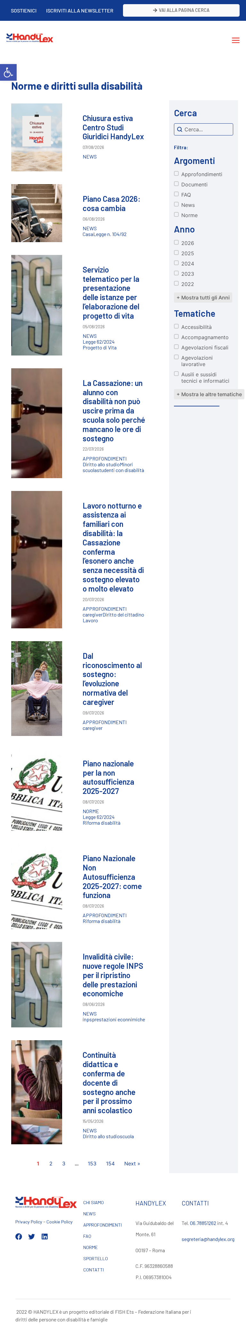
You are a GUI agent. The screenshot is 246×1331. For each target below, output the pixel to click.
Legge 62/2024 (99, 342)
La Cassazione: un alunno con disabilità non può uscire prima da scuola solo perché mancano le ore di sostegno (114, 410)
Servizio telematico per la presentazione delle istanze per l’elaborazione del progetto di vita (111, 292)
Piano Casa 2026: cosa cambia (111, 203)
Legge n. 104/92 (110, 234)
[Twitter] (31, 1236)
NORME (90, 1247)
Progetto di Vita (100, 347)
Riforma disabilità (101, 823)
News (90, 156)
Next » (132, 1163)
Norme (91, 811)
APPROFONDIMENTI (102, 1225)
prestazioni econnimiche (118, 1019)
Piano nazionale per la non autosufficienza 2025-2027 (108, 777)
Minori (126, 464)
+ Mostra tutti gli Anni (203, 297)
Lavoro (90, 620)
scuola (90, 470)
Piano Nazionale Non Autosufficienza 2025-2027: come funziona (112, 876)
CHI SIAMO (93, 1202)
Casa (88, 234)
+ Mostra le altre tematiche (209, 394)
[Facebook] (18, 1236)
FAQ (87, 1236)
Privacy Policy (28, 1221)
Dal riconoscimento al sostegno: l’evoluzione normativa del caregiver (112, 678)
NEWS (89, 1213)
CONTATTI (93, 1269)
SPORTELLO (95, 1258)
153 (92, 1163)
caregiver (92, 614)
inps (87, 1019)
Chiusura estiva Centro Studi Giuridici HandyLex (113, 127)
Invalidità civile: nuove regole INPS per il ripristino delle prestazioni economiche (113, 975)
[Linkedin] (44, 1236)
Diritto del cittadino (123, 614)
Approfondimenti (105, 458)
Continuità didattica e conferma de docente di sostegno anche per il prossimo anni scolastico (109, 1082)
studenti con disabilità (120, 470)
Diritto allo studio (101, 464)
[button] (8, 72)
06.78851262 (203, 1223)
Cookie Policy (59, 1221)
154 (110, 1163)
